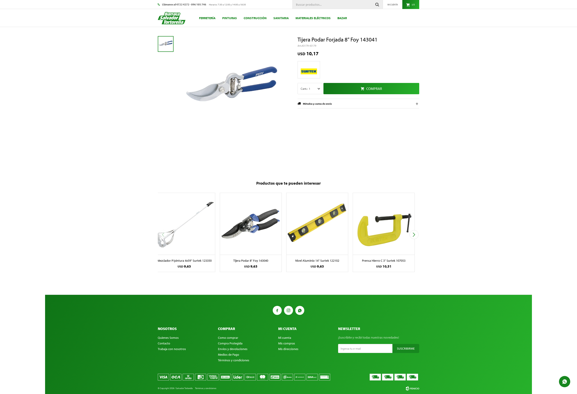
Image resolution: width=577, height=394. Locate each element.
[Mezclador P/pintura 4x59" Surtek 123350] (184, 224)
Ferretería (207, 18)
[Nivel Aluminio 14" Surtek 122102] (317, 224)
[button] (414, 235)
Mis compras (286, 343)
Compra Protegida (230, 343)
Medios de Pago (228, 355)
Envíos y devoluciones (232, 349)
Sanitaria (281, 18)
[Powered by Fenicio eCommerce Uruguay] (412, 388)
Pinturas (229, 18)
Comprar (374, 88)
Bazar (342, 18)
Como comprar (228, 338)
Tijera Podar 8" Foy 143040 (250, 261)
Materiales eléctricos (313, 18)
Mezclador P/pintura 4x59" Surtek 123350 (184, 261)
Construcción (255, 18)
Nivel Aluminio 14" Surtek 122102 (317, 261)
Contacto (164, 343)
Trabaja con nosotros (172, 349)
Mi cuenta (284, 338)
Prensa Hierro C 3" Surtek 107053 (383, 261)
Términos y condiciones (233, 360)
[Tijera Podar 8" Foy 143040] (251, 224)
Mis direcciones (288, 349)
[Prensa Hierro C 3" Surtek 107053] (384, 224)
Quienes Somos (168, 338)
